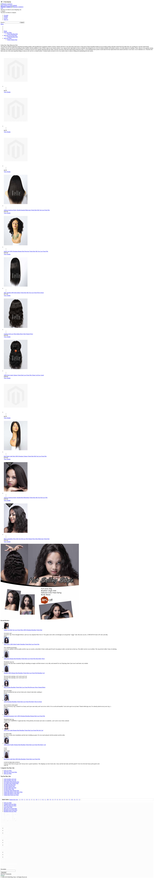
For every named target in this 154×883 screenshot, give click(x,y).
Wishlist (6, 16)
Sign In (6, 830)
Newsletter (3, 869)
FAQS (5, 852)
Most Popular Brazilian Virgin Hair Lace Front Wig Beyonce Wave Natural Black (24, 687)
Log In (5, 18)
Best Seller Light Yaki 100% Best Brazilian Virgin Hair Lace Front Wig (22, 759)
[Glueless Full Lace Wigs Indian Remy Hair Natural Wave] (16, 329)
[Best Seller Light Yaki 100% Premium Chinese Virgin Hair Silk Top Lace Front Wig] (16, 452)
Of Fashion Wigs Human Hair (11, 782)
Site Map (6, 857)
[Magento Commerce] (6, 4)
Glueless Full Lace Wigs (10, 804)
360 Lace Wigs (7, 773)
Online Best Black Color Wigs (11, 793)
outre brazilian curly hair (10, 779)
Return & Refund (8, 840)
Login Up (6, 833)
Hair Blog (6, 854)
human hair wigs (13, 799)
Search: (2, 22)
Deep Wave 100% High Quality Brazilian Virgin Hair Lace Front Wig (21, 644)
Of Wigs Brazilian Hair (10, 784)
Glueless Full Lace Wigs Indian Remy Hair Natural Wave (18, 334)
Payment (6, 842)
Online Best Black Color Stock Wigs (13, 792)
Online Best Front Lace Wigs (11, 795)
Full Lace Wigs (8, 770)
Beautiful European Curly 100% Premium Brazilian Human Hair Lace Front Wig (24, 716)
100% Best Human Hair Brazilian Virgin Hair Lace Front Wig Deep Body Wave (24, 658)
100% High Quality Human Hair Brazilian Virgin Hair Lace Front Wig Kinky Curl (25, 744)
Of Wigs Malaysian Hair (10, 787)
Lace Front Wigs (8, 807)
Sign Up (6, 19)
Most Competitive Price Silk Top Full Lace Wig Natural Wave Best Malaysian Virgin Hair (26, 539)
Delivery (6, 845)
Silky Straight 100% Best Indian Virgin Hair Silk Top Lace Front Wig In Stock (24, 292)
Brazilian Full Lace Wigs (10, 811)
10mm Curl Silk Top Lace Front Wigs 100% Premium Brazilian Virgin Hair (23, 630)
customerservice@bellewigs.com (9, 863)
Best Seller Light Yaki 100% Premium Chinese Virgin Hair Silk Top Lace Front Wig (25, 456)
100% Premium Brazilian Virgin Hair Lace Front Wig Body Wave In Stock (23, 701)
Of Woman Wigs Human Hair (11, 790)
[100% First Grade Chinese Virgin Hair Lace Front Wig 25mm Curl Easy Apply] (16, 371)
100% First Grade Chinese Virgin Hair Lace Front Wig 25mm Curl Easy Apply (24, 375)
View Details (7, 92)
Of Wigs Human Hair (9, 786)
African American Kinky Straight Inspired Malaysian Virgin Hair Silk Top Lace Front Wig (27, 210)
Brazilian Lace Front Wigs (10, 810)
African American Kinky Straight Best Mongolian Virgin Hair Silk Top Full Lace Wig (25, 497)
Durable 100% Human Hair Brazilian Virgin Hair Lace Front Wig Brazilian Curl (24, 673)
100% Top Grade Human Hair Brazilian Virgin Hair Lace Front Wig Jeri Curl (23, 730)
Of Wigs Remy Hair (9, 789)
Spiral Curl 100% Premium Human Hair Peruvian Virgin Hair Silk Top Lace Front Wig (26, 251)
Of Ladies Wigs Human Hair (11, 783)
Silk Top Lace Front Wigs (10, 772)
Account (6, 15)
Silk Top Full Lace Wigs (10, 805)
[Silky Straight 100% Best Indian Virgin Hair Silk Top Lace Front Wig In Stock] (16, 288)
